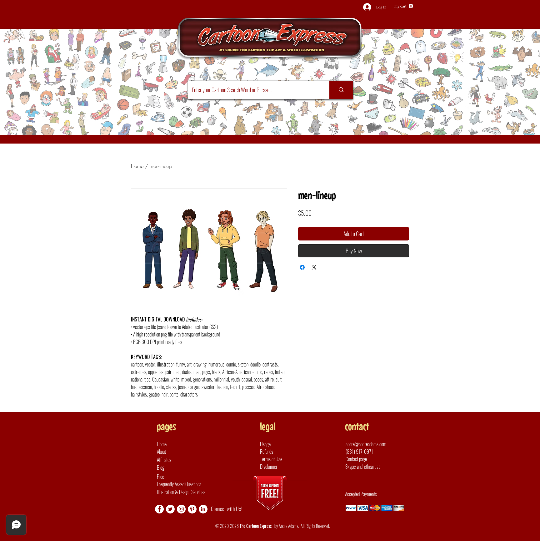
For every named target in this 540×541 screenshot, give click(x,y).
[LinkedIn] (203, 509)
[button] (403, 6)
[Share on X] (314, 267)
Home (137, 166)
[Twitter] (170, 509)
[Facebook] (159, 509)
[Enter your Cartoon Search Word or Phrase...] (341, 90)
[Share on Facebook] (302, 267)
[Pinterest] (192, 509)
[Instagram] (181, 509)
